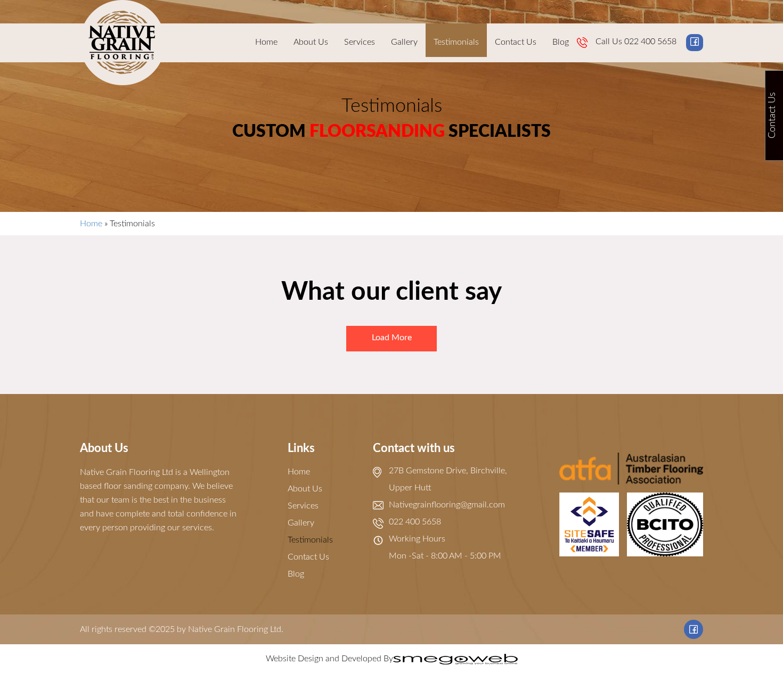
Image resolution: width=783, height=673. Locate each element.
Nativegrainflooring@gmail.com (447, 504)
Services (359, 42)
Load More (392, 337)
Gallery (404, 42)
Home (266, 42)
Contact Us (515, 42)
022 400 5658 (650, 41)
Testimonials (456, 42)
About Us (310, 42)
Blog (560, 42)
